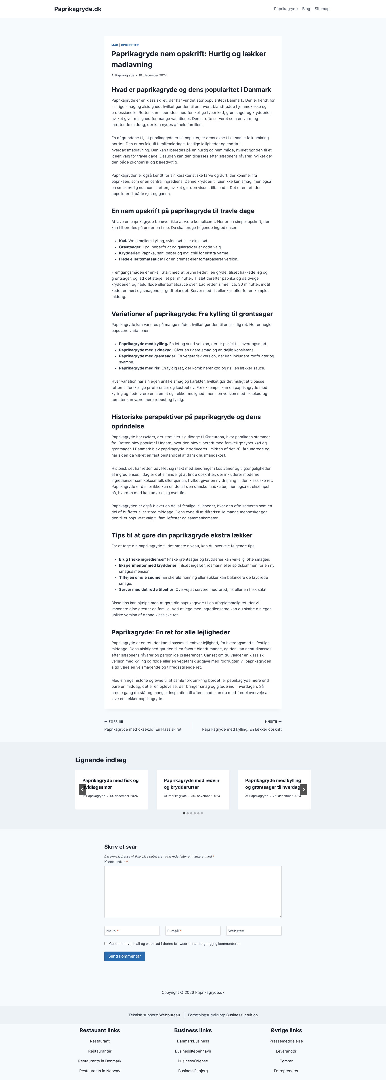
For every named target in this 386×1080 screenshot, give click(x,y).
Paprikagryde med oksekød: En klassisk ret (142, 726)
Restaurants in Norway (99, 1071)
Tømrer (286, 1061)
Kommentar (116, 862)
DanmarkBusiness (193, 1041)
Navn (112, 931)
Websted (236, 931)
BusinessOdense (193, 1061)
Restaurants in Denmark (99, 1061)
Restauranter (99, 1051)
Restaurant (100, 1041)
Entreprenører (286, 1071)
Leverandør (286, 1051)
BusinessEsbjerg (193, 1071)
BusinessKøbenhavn (193, 1051)
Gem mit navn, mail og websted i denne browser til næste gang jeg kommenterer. (175, 944)
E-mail (174, 931)
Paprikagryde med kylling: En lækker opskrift (242, 726)
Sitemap (322, 8)
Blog (306, 8)
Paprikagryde (286, 8)
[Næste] (303, 789)
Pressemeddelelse (286, 1041)
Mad (114, 45)
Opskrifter (130, 45)
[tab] (184, 813)
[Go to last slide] (82, 789)
